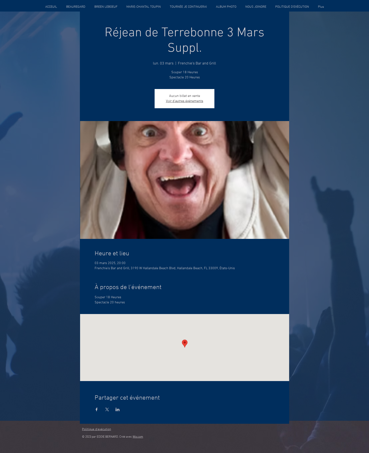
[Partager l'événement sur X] (107, 409)
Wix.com (138, 437)
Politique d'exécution (96, 429)
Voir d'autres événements (184, 101)
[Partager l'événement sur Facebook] (97, 409)
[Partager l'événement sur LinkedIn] (118, 409)
